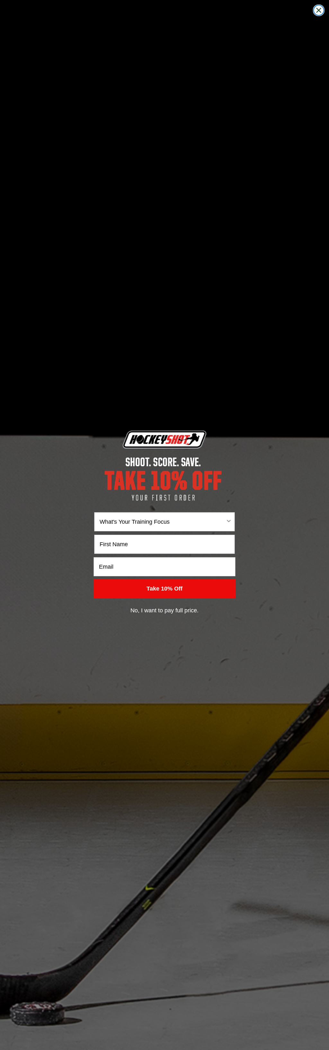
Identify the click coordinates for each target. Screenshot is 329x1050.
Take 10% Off (164, 588)
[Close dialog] (319, 10)
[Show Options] (229, 521)
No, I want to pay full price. (164, 610)
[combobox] (163, 521)
